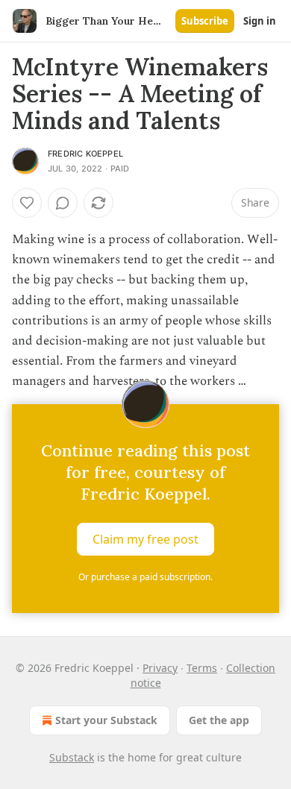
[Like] (27, 203)
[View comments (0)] (63, 203)
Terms (202, 668)
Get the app (219, 720)
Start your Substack (106, 720)
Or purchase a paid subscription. (145, 576)
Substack (71, 757)
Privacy (160, 668)
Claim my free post (145, 538)
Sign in (259, 21)
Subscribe (204, 21)
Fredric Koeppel (85, 153)
